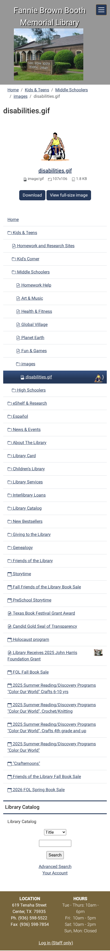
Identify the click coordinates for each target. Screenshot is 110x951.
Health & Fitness (36, 311)
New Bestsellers (27, 521)
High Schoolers (31, 390)
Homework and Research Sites (45, 245)
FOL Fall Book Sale (30, 672)
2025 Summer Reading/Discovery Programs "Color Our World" (51, 747)
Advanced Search (55, 866)
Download (32, 195)
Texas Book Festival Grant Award (43, 613)
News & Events (26, 429)
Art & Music (31, 298)
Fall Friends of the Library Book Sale (46, 586)
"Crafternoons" (26, 763)
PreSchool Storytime (31, 600)
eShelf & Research (29, 403)
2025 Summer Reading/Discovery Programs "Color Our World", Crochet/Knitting (51, 708)
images (21, 96)
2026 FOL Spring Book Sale (38, 789)
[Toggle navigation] (101, 9)
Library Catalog (27, 508)
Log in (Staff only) (56, 942)
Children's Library (28, 468)
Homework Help (35, 285)
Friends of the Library (32, 560)
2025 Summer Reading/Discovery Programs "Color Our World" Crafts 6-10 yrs (51, 688)
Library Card (24, 455)
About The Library (29, 442)
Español (20, 416)
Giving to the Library (31, 534)
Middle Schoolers (71, 89)
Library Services (27, 481)
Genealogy (22, 547)
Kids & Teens (37, 89)
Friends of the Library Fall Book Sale (46, 776)
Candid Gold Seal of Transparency (44, 626)
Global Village (34, 324)
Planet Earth (32, 337)
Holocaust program (30, 639)
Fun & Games (33, 350)
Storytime (21, 573)
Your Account (55, 872)
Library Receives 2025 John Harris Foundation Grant (42, 655)
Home (13, 89)
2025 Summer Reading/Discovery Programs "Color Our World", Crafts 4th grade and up (51, 727)
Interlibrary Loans (29, 495)
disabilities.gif (55, 170)
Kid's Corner (27, 258)
